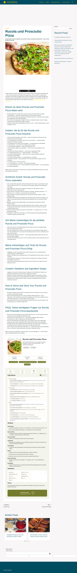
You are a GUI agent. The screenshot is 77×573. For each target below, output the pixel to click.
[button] (45, 378)
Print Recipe (32, 90)
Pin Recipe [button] (33, 347)
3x (44, 375)
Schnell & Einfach (66, 2)
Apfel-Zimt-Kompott (46, 505)
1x (40, 375)
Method (22, 373)
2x (42, 375)
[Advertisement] (38, 13)
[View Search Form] (72, 2)
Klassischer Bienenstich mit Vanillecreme (63, 58)
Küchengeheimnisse (55, 2)
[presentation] (15, 525)
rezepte (47, 2)
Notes (45, 373)
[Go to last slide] (7, 529)
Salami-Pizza (6, 505)
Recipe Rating (9, 549)
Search (56, 26)
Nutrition (34, 373)
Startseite (41, 2)
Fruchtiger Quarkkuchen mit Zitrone (62, 37)
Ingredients (10, 373)
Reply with (49, 553)
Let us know (22, 493)
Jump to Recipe (24, 90)
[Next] (48, 529)
